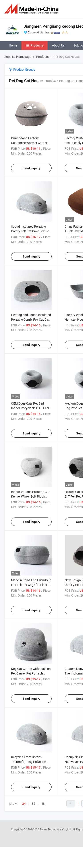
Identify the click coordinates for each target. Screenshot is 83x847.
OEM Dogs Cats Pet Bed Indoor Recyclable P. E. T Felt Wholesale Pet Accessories (30, 408)
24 (24, 803)
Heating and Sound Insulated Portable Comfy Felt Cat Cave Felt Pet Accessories (31, 319)
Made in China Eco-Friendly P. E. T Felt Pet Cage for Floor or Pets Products (31, 584)
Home (13, 45)
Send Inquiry (31, 168)
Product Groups (24, 69)
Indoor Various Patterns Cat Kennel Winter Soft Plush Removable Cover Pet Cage (30, 496)
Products (37, 45)
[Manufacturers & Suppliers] (32, 9)
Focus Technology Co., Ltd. (56, 829)
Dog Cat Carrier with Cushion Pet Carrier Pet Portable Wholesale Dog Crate (31, 673)
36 (33, 803)
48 (43, 803)
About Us (58, 45)
